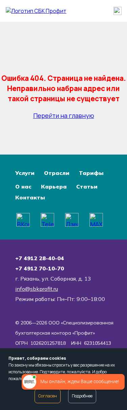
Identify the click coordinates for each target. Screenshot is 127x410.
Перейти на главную (63, 115)
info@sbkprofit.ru (36, 288)
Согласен (47, 396)
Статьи (87, 186)
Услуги (25, 173)
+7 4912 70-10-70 (39, 268)
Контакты (30, 197)
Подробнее (82, 396)
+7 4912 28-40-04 (39, 258)
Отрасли (56, 173)
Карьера (54, 186)
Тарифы (91, 173)
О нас (23, 186)
